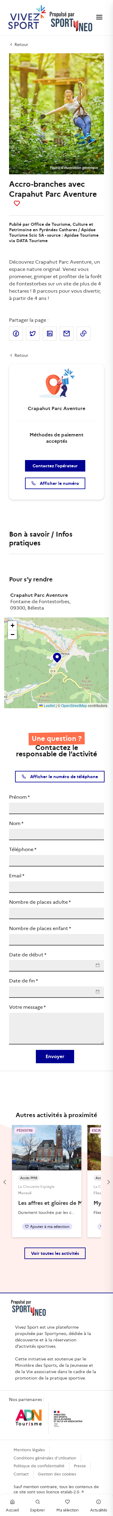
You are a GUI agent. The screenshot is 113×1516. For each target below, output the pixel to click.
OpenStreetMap (74, 705)
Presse (80, 1465)
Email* (16, 876)
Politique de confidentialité (39, 1465)
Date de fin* (23, 981)
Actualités (98, 1510)
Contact (21, 1474)
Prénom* (19, 797)
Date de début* (27, 955)
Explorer (37, 1510)
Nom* (16, 823)
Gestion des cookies (57, 1474)
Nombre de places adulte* (40, 902)
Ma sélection (67, 1510)
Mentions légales (29, 1449)
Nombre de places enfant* (40, 928)
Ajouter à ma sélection (49, 1226)
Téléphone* (22, 849)
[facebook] (16, 333)
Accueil (12, 1510)
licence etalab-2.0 (63, 1492)
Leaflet (49, 705)
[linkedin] (50, 333)
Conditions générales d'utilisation (45, 1458)
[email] (67, 333)
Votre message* (27, 1007)
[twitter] (33, 333)
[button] (56, 656)
